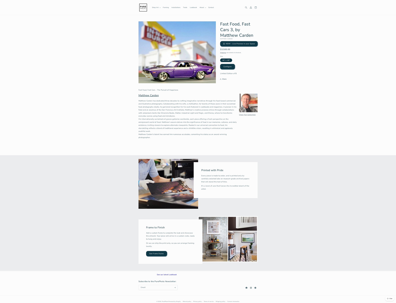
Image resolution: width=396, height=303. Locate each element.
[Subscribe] (175, 287)
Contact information (233, 301)
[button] (156, 7)
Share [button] (224, 79)
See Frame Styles (156, 253)
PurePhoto (165, 301)
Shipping (223, 52)
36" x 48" (226, 60)
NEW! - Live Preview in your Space (240, 44)
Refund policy (187, 301)
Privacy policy (197, 301)
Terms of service (209, 301)
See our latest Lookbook (167, 274)
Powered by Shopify (175, 301)
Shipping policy (220, 301)
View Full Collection (247, 115)
